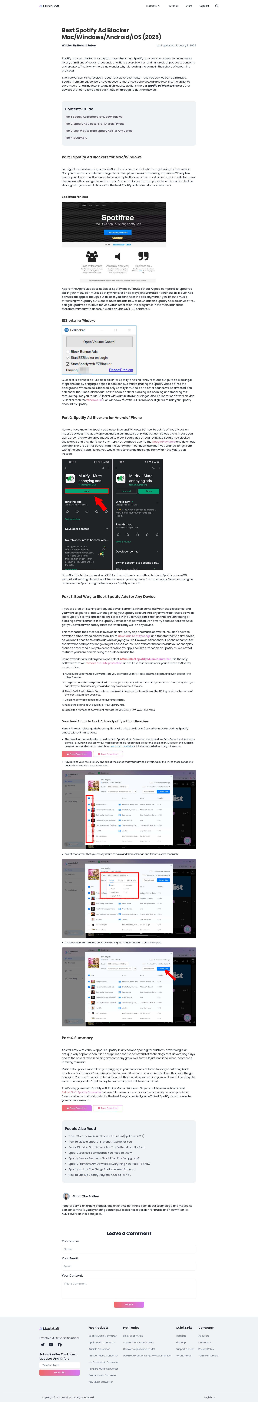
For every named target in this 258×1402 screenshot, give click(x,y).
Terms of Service (208, 1355)
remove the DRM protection (104, 663)
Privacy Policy (206, 1349)
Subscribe (59, 1372)
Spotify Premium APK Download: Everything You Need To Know (109, 1164)
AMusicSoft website (121, 746)
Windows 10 (94, 400)
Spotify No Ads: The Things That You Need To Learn (102, 1169)
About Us (203, 1336)
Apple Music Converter (102, 1342)
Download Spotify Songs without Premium (147, 1355)
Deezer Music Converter (103, 1375)
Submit (129, 1304)
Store (189, 6)
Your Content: (72, 1275)
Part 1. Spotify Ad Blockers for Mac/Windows (93, 117)
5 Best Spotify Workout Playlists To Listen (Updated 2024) (106, 1136)
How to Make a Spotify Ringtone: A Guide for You (100, 1142)
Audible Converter (99, 1349)
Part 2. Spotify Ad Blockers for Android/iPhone (94, 124)
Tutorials (174, 6)
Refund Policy (183, 1355)
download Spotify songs (134, 636)
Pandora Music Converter (103, 1368)
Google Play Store (164, 441)
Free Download (78, 754)
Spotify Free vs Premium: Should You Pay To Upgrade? (104, 1158)
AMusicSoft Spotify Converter (81, 1092)
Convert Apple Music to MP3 (139, 1349)
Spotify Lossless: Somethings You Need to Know (100, 1153)
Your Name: (70, 1241)
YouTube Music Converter (104, 1362)
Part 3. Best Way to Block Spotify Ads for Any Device (98, 131)
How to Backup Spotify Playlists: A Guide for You (100, 1175)
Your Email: (70, 1258)
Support (204, 6)
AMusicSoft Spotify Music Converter (145, 659)
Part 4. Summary (76, 138)
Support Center (185, 1349)
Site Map (181, 1342)
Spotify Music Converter (103, 1336)
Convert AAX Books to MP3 (138, 1342)
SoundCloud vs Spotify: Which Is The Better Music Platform (107, 1147)
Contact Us (205, 1342)
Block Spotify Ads (133, 1336)
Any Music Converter (101, 1382)
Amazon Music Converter (103, 1355)
